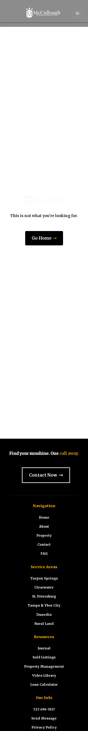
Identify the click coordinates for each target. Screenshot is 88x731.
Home (44, 517)
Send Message (44, 718)
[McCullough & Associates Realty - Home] (43, 13)
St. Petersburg (44, 596)
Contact (44, 544)
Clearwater (44, 587)
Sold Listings (44, 657)
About (44, 526)
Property (44, 535)
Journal (44, 648)
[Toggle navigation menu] (77, 13)
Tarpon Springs (44, 578)
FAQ (44, 553)
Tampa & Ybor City (44, 605)
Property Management (44, 666)
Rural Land (44, 624)
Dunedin (44, 615)
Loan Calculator (44, 684)
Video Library (44, 675)
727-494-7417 (44, 709)
